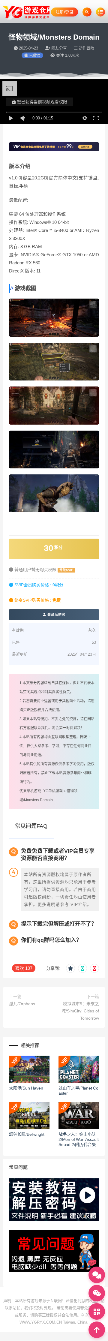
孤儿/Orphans (22, 1003)
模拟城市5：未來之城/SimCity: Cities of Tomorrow (80, 1011)
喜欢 (23, 968)
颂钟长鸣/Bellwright (26, 1134)
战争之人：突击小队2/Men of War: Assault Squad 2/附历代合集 (78, 1139)
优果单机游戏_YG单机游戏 (41, 791)
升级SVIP (66, 570)
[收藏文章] (70, 968)
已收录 (34, 55)
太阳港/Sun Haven (26, 1088)
